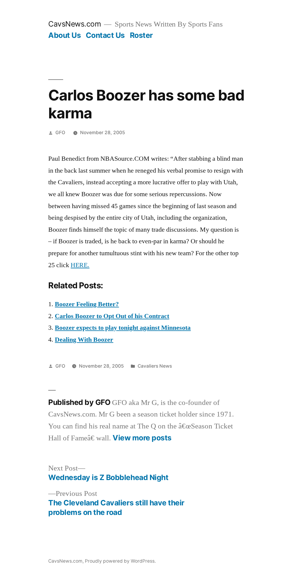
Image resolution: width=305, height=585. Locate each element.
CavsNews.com (74, 23)
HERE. (80, 265)
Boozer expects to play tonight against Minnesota (123, 328)
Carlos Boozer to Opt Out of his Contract (112, 316)
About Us (64, 35)
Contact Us (105, 35)
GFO (60, 132)
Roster (141, 35)
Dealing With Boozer (84, 339)
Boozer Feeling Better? (87, 304)
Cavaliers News (155, 366)
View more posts (142, 438)
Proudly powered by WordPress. (120, 561)
